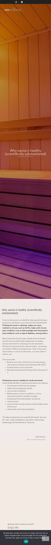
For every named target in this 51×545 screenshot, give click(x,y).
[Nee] (45, 538)
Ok (26, 541)
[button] (46, 11)
